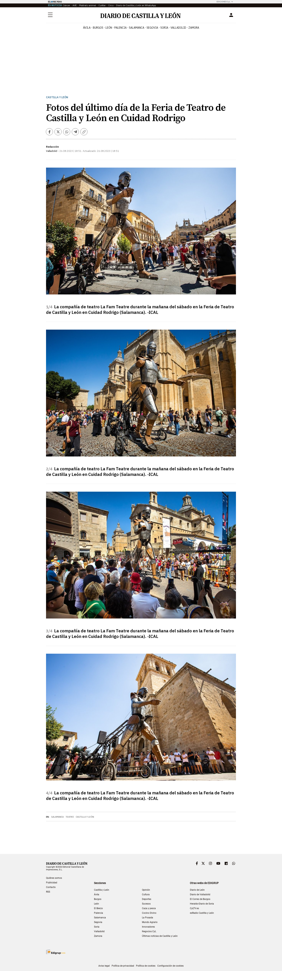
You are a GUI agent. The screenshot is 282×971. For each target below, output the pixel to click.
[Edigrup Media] (55, 952)
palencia (120, 27)
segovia (152, 27)
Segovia (98, 922)
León (96, 903)
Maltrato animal (87, 5)
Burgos (97, 899)
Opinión (146, 890)
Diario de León (197, 890)
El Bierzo (98, 908)
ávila (87, 27)
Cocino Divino (149, 913)
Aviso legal (104, 965)
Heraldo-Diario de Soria (202, 903)
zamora (193, 27)
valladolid (178, 27)
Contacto (51, 887)
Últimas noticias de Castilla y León (160, 936)
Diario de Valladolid (200, 894)
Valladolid (99, 931)
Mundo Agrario (149, 922)
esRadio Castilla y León (202, 913)
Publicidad (51, 882)
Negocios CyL (149, 931)
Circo (111, 5)
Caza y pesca (149, 908)
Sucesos (146, 903)
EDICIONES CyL (223, 2)
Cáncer (66, 5)
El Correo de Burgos (200, 899)
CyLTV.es (194, 908)
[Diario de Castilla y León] (140, 15)
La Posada (147, 917)
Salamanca (57, 817)
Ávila (96, 894)
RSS (48, 891)
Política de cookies (145, 965)
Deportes (146, 899)
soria (164, 27)
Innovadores (148, 926)
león (109, 27)
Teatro (70, 817)
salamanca (136, 27)
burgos (98, 27)
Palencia (98, 913)
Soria (96, 926)
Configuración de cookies (170, 965)
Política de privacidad (123, 965)
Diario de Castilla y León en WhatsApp (136, 5)
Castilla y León (57, 97)
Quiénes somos (54, 878)
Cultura (146, 894)
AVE (75, 5)
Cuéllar (102, 5)
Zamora (98, 936)
